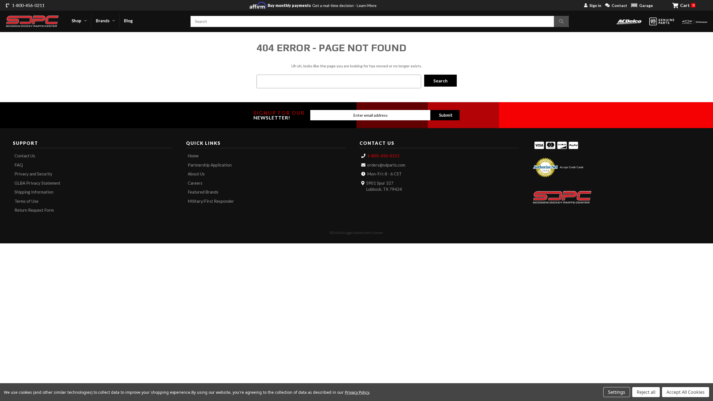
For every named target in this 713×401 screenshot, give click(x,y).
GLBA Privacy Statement (37, 182)
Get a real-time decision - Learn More (322, 5)
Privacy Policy (357, 392)
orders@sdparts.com (386, 164)
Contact (619, 5)
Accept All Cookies (685, 392)
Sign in (595, 5)
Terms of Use (26, 201)
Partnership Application (210, 164)
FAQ (18, 164)
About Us (196, 173)
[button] (642, 5)
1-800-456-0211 (383, 155)
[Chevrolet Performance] (694, 21)
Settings (616, 392)
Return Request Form (34, 209)
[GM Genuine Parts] (661, 21)
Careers (195, 182)
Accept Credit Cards (571, 167)
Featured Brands (203, 191)
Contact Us (24, 155)
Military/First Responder (211, 201)
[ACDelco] (628, 21)
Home (193, 155)
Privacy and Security (33, 173)
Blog (128, 20)
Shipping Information (33, 191)
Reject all (646, 392)
